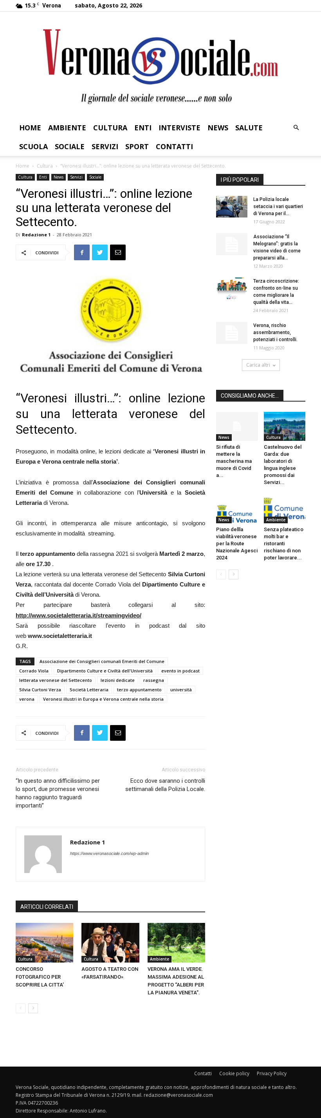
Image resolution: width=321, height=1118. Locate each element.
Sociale (70, 146)
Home (30, 127)
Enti (142, 127)
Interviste (179, 127)
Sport (137, 146)
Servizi (105, 146)
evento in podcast (180, 671)
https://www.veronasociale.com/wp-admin (109, 853)
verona (26, 699)
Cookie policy (234, 1073)
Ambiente (67, 127)
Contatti (174, 146)
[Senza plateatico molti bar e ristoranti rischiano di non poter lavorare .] (285, 509)
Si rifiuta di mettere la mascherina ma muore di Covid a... (234, 461)
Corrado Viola (34, 671)
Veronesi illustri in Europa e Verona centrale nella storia (103, 699)
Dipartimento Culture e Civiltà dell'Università (105, 671)
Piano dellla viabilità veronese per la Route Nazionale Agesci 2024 (237, 543)
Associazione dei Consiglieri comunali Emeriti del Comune (102, 661)
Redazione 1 (36, 234)
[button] (296, 128)
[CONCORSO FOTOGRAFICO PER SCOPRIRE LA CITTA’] (44, 943)
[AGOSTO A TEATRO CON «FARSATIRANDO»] (110, 943)
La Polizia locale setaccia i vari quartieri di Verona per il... (278, 206)
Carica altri (258, 365)
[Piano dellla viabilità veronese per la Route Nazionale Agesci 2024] (237, 509)
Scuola (33, 146)
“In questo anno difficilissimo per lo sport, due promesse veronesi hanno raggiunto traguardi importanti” (58, 793)
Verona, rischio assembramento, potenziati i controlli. (275, 332)
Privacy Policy (272, 1073)
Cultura (110, 127)
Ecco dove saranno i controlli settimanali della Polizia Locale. (165, 785)
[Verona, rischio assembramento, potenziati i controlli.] (231, 333)
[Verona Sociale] (160, 65)
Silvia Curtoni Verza (40, 689)
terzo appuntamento (139, 689)
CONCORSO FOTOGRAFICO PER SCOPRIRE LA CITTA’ (40, 977)
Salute (249, 127)
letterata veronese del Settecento (55, 680)
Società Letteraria (89, 689)
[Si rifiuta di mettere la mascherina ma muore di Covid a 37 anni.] (237, 426)
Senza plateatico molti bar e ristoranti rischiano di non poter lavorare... (283, 543)
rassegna (153, 680)
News (217, 127)
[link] (78, 615)
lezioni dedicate (118, 680)
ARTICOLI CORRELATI (46, 907)
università (181, 689)
